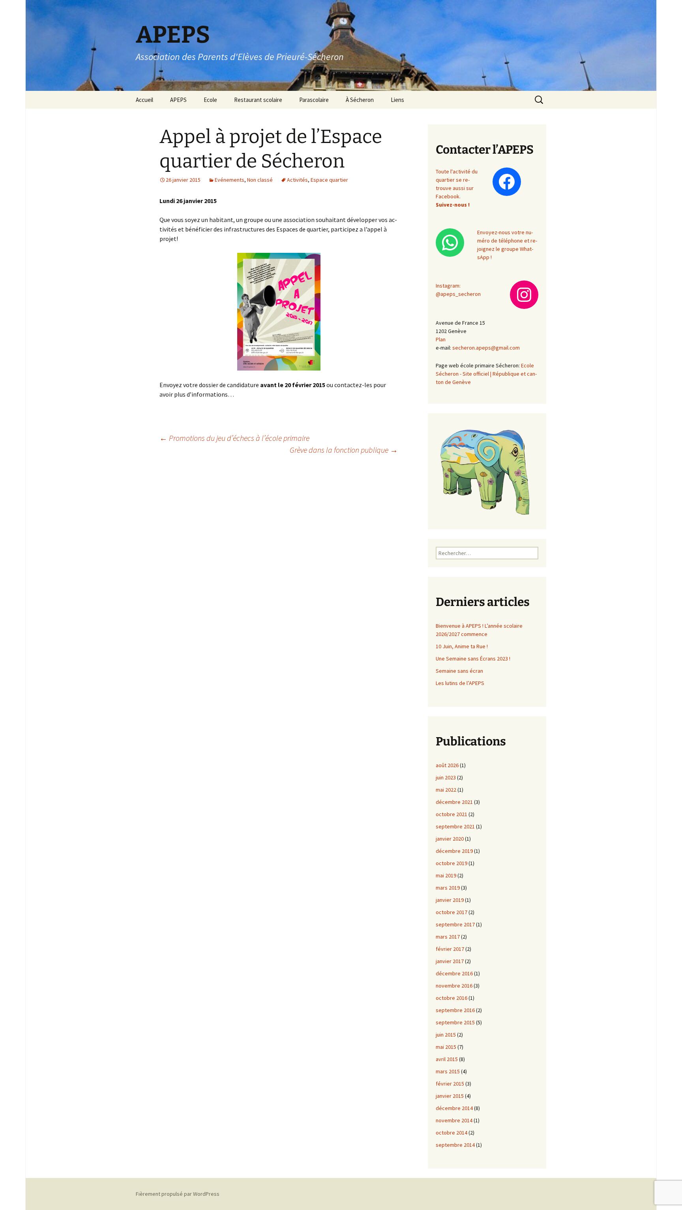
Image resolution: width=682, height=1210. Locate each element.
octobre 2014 (451, 1132)
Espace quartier (329, 179)
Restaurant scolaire (258, 99)
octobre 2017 (451, 912)
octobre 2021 (451, 814)
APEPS (178, 99)
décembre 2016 (454, 973)
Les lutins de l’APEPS (460, 683)
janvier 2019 (450, 899)
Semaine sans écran (459, 670)
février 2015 (450, 1083)
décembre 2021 (454, 801)
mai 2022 (446, 789)
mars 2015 (448, 1071)
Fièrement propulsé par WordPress (177, 1193)
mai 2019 (446, 875)
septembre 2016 (455, 1010)
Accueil (144, 99)
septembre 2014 (455, 1144)
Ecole (210, 99)
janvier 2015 (450, 1095)
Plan (441, 339)
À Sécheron (360, 99)
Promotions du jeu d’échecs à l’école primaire (234, 438)
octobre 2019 (451, 863)
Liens (397, 99)
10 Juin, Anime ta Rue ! (462, 646)
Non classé (260, 179)
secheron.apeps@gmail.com (486, 347)
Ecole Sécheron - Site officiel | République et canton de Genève (486, 374)
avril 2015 (447, 1059)
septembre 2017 (455, 924)
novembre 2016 (454, 985)
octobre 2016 (451, 997)
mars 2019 (448, 887)
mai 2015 (446, 1046)
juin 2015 (446, 1034)
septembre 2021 (455, 826)
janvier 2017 (450, 961)
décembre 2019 (454, 850)
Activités (297, 179)
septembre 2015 (455, 1022)
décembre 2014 (454, 1108)
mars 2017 (448, 936)
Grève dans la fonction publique (344, 450)
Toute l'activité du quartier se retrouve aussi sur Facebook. (457, 188)
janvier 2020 (450, 838)
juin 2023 (446, 777)
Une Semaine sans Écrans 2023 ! (473, 658)
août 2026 (447, 765)
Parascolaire (314, 99)
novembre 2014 (454, 1120)
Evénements (229, 179)
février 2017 (450, 948)
